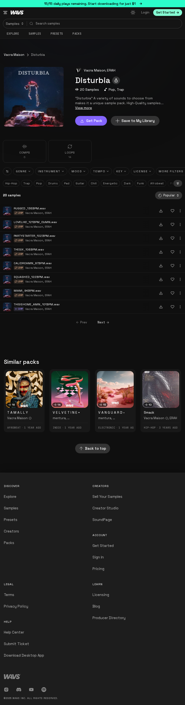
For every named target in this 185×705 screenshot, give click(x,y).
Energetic (110, 183)
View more (83, 108)
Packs (77, 34)
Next (101, 322)
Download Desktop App (24, 655)
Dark (127, 183)
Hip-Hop (11, 183)
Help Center (14, 632)
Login (145, 12)
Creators (11, 531)
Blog (96, 606)
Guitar (80, 183)
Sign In (98, 557)
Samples (35, 34)
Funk (140, 183)
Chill (94, 183)
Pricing (98, 568)
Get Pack (94, 120)
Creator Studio (105, 508)
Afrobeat (157, 183)
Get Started (103, 545)
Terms (9, 594)
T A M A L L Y (17, 412)
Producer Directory (109, 617)
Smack (149, 412)
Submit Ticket (16, 643)
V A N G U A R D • (111, 412)
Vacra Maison (14, 55)
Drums (53, 183)
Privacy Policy (16, 606)
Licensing (100, 594)
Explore (13, 34)
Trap (120, 89)
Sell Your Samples (107, 496)
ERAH (111, 70)
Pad (67, 183)
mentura (59, 418)
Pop (112, 89)
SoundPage (102, 519)
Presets (10, 519)
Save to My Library (138, 120)
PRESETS (57, 34)
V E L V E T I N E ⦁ (66, 412)
